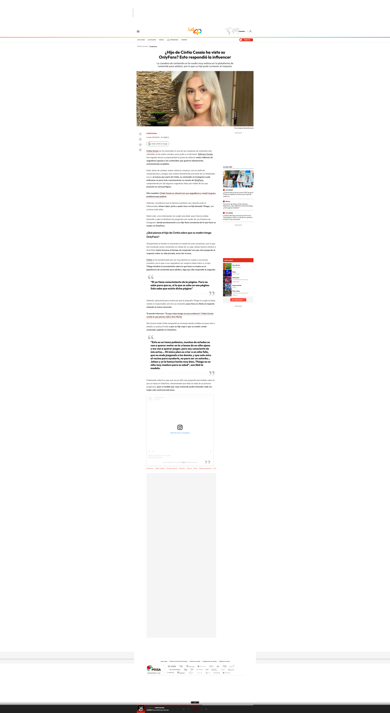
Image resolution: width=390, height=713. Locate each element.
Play (195, 709)
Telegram (140, 150)
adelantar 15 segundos (201, 709)
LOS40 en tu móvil (224, 661)
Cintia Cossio (152, 151)
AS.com (217, 666)
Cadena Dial (207, 669)
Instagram (191, 647)
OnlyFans (198, 180)
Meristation (226, 672)
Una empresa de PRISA (153, 668)
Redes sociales (160, 468)
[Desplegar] (195, 702)
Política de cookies (195, 661)
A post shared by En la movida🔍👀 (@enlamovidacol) (180, 462)
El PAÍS (171, 666)
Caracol (231, 666)
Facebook (140, 134)
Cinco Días (199, 669)
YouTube (195, 647)
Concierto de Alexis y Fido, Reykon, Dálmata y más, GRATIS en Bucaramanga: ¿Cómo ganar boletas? (238, 206)
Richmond (170, 672)
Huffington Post (174, 669)
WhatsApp (140, 144)
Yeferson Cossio (205, 154)
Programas (174, 40)
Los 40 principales (181, 666)
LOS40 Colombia (195, 31)
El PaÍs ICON (199, 672)
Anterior (183, 709)
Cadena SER (210, 666)
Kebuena (229, 669)
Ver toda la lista (237, 300)
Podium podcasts (190, 672)
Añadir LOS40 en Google (159, 144)
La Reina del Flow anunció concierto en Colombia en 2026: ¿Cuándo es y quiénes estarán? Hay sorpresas (237, 217)
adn (223, 666)
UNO (185, 669)
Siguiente (206, 709)
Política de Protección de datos (178, 661)
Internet (189, 468)
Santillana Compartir (202, 666)
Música (161, 40)
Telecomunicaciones (205, 468)
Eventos (184, 40)
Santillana (191, 666)
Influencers (149, 468)
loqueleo (216, 672)
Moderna (180, 672)
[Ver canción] (228, 266)
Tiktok (186, 647)
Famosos (182, 468)
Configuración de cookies (210, 661)
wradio (191, 669)
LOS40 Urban (151, 133)
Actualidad (152, 40)
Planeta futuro (222, 669)
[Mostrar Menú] (139, 31)
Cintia (149, 260)
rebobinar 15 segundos (188, 709)
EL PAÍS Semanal (214, 669)
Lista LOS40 (141, 40)
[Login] (250, 31)
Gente (195, 468)
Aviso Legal (164, 661)
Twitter (140, 139)
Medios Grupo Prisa (153, 673)
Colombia (241, 31)
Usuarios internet (171, 468)
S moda (208, 672)
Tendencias (153, 46)
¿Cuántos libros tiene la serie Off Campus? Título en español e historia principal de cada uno (238, 194)
